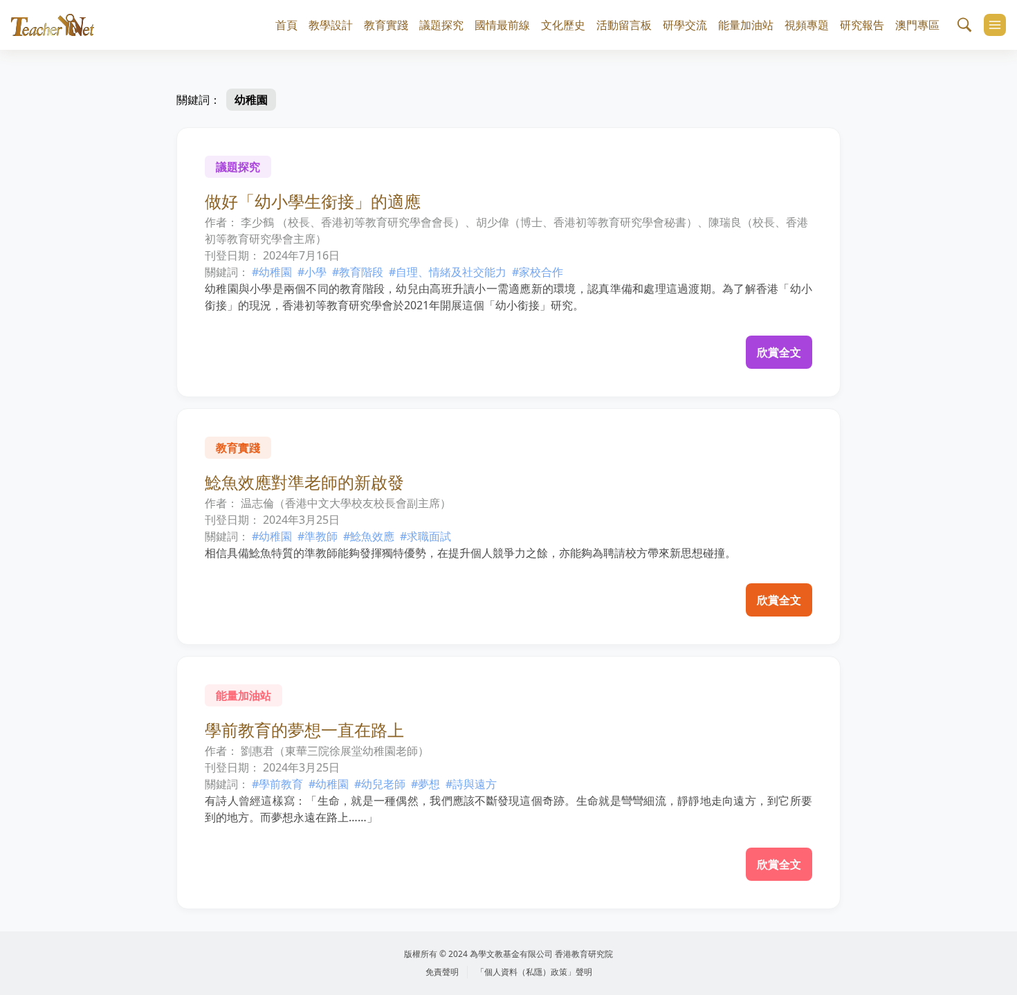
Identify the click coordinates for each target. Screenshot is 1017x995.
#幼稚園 (272, 272)
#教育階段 (357, 272)
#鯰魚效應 (368, 536)
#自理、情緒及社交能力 (447, 272)
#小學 (312, 272)
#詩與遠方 (471, 784)
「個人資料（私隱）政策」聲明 (534, 972)
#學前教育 (277, 784)
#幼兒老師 (379, 784)
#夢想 (425, 784)
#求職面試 (425, 536)
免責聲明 (442, 972)
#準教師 (317, 536)
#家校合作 (537, 272)
